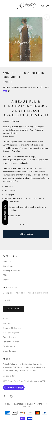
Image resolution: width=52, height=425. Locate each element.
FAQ (5, 275)
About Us (7, 261)
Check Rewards (9, 351)
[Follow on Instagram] (11, 396)
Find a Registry (9, 337)
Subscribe (13, 309)
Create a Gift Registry (12, 328)
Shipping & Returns (11, 270)
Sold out (26, 224)
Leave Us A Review (11, 341)
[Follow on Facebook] (4, 396)
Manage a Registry (11, 332)
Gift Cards (7, 323)
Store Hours (8, 266)
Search (6, 279)
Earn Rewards (9, 346)
